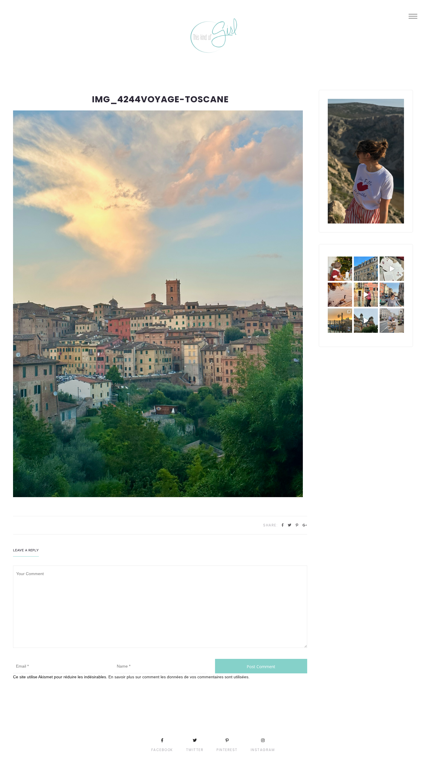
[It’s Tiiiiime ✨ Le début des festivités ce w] (340, 269)
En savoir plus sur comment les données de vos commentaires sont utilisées (178, 677)
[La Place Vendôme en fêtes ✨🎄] (366, 269)
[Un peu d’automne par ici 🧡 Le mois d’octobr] (340, 295)
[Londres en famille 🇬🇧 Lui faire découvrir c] (392, 320)
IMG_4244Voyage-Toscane (160, 99)
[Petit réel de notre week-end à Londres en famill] (366, 320)
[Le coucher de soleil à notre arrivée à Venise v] (340, 320)
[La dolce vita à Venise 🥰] (392, 295)
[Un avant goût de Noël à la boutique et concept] (392, 269)
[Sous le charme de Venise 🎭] (366, 295)
